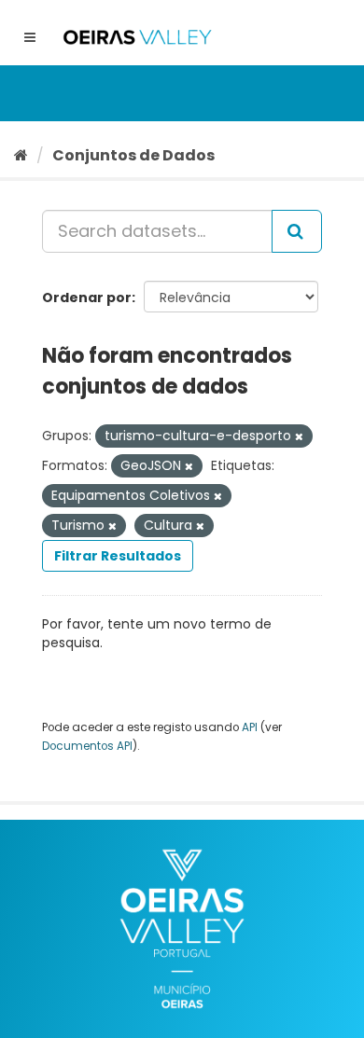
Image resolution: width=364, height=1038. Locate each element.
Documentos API (87, 746)
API (250, 727)
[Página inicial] (21, 155)
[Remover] (299, 436)
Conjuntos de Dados (133, 155)
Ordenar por (87, 297)
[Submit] (297, 231)
